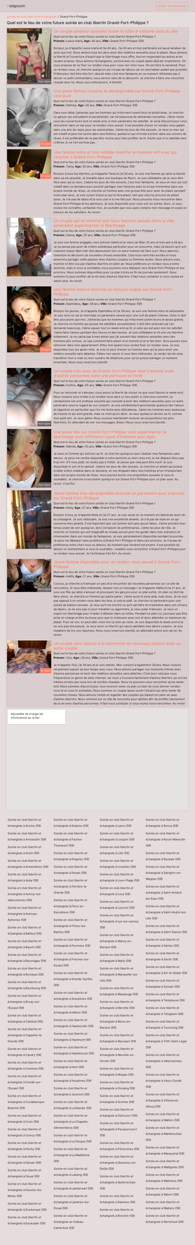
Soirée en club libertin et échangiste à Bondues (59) (26, 971)
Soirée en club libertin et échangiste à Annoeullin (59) (27, 836)
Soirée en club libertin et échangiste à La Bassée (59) (72, 1105)
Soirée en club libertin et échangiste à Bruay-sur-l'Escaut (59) (24, 1002)
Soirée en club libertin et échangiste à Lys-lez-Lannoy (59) (119, 921)
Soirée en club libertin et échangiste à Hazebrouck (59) (74, 1050)
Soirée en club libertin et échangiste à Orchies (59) (117, 1099)
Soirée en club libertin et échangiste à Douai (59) (24, 1173)
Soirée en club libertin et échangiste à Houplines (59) (72, 1077)
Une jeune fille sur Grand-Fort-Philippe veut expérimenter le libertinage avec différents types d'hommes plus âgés (110, 434)
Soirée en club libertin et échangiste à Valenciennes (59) (164, 1061)
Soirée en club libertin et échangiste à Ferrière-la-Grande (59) (70, 886)
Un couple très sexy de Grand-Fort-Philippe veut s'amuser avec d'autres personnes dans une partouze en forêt (114, 373)
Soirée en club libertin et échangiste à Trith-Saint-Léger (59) (166, 1041)
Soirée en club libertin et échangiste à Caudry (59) (24, 1052)
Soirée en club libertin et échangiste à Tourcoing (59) (164, 1024)
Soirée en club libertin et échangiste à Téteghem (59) (164, 1011)
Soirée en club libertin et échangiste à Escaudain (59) (26, 1220)
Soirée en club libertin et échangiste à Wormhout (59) (165, 1219)
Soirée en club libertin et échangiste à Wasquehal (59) (165, 1150)
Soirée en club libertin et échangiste (31, 16)
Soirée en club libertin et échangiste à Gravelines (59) (73, 996)
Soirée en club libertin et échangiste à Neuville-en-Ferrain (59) (117, 1055)
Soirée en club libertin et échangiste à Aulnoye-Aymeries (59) (24, 914)
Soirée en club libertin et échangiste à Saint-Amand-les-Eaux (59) (164, 892)
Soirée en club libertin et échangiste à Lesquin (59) (117, 836)
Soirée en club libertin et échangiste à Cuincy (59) (24, 1132)
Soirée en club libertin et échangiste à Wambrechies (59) (164, 1134)
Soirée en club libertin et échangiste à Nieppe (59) (116, 1071)
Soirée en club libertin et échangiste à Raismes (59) (117, 1199)
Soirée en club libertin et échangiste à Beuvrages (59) (27, 958)
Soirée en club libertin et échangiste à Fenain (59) (70, 870)
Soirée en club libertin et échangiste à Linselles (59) (118, 864)
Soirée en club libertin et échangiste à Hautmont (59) (72, 1036)
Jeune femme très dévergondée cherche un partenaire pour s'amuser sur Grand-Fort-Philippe (119, 495)
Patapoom (16, 6)
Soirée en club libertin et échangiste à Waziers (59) (163, 1205)
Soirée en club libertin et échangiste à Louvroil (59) (117, 904)
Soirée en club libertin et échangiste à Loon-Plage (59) (119, 877)
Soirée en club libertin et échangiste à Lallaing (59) (71, 1172)
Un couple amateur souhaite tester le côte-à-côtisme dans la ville (116, 31)
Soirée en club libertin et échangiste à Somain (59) (163, 983)
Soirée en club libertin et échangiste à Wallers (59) (163, 1117)
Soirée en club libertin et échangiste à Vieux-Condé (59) (163, 1081)
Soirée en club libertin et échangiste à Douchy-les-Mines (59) (25, 1190)
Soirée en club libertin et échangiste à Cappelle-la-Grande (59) (25, 1035)
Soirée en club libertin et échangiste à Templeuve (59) (165, 997)
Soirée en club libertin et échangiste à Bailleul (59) (25, 930)
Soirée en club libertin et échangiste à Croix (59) (24, 1118)
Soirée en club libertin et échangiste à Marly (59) (116, 958)
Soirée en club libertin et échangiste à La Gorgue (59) (73, 1138)
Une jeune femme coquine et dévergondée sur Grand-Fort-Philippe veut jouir (117, 93)
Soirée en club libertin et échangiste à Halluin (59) (70, 1009)
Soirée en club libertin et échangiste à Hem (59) (70, 1064)
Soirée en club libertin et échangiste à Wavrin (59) (162, 1191)
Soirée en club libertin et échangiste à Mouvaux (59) (118, 1038)
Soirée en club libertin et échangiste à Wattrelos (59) (164, 1178)
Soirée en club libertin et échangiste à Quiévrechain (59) (118, 1182)
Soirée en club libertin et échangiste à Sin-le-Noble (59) (166, 970)
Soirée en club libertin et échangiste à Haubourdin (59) (74, 1023)
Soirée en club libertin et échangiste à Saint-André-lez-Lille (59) (166, 912)
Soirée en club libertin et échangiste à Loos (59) (116, 891)
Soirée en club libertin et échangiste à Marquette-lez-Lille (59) (119, 974)
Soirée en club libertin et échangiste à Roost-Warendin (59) (165, 839)
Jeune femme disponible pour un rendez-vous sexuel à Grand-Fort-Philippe (117, 564)
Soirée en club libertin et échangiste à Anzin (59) (24, 850)
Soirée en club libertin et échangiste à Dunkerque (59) (27, 1206)
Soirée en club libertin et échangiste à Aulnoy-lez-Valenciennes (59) (25, 894)
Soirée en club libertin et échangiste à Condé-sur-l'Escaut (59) (24, 1082)
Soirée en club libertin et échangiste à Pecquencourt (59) (118, 1129)
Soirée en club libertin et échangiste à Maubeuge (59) (119, 991)
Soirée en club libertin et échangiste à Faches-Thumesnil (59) (70, 839)
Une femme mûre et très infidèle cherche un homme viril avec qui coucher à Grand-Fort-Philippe (115, 154)
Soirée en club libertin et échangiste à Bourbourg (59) (27, 985)
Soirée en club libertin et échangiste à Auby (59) (24, 877)
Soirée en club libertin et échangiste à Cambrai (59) (25, 1018)
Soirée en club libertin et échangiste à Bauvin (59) (24, 944)
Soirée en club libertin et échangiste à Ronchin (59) (117, 1212)
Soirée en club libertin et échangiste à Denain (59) (24, 1159)
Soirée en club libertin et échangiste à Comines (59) (26, 1065)
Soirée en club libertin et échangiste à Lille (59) (116, 850)
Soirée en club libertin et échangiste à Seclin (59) (162, 956)
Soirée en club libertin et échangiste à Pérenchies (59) (119, 1146)
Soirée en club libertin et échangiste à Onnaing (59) (117, 1085)
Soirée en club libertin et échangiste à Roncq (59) (162, 823)
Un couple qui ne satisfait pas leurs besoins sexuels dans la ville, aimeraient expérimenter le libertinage (114, 223)
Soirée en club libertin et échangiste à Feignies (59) (71, 856)
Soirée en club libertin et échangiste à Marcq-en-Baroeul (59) (116, 941)
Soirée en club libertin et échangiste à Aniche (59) (24, 823)
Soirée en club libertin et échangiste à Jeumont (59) (72, 1091)
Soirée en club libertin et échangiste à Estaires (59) (71, 823)
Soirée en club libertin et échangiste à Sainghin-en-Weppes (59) (163, 873)
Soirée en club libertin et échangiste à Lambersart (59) (73, 1185)
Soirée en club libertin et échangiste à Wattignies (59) (165, 1164)
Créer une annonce (172, 6)
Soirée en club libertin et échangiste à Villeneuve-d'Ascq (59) (162, 1100)
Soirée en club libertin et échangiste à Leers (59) (116, 823)
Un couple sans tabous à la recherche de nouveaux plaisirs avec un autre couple (117, 646)
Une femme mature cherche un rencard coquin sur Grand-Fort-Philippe (113, 291)
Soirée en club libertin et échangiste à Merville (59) (117, 1005)
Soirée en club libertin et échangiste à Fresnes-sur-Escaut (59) (72, 959)
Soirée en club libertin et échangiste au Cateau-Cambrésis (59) (70, 1222)
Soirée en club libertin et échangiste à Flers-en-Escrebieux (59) (70, 906)
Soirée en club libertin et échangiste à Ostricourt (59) (118, 1112)
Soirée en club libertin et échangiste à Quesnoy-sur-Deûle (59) (118, 1162)
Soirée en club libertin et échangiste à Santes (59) (162, 942)
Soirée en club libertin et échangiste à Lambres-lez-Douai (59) (72, 1202)
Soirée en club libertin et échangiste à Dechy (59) (24, 1146)
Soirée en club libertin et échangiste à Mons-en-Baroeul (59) (116, 1021)
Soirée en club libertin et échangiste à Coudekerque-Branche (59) (26, 1102)
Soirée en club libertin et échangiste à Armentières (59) (28, 864)
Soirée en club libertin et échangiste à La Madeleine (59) (72, 1155)
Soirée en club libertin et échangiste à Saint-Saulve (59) (166, 929)
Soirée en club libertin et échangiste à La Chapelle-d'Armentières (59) (71, 1121)
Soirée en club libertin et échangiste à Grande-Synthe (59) (73, 979)
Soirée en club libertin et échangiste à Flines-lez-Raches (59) (70, 926)
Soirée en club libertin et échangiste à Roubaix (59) (163, 856)
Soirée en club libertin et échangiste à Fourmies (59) (72, 942)
